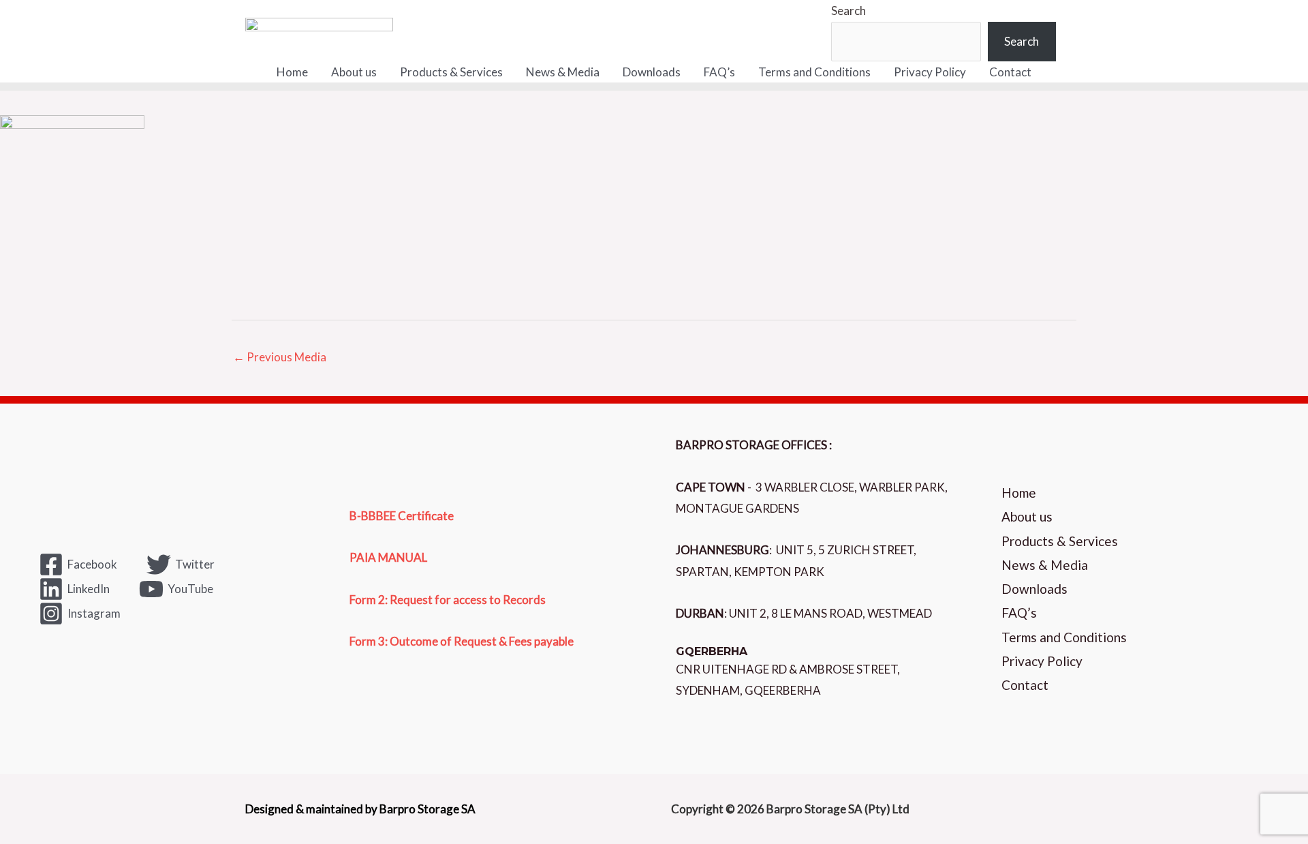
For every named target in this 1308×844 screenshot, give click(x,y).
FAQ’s (719, 72)
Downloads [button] (652, 72)
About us (354, 72)
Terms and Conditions (814, 72)
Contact (1010, 72)
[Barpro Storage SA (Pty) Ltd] (319, 29)
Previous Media (279, 357)
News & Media (563, 72)
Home (292, 72)
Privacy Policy (930, 72)
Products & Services (451, 72)
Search (848, 10)
